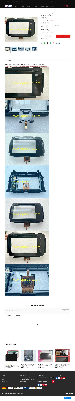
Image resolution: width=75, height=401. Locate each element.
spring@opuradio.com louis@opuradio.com (27, 382)
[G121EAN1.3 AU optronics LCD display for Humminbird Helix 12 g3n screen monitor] (45, 355)
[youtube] (46, 385)
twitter (47, 43)
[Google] (31, 388)
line (44, 43)
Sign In (53, 1)
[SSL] (36, 388)
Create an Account (4, 381)
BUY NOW (63, 36)
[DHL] (4, 388)
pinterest (53, 43)
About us (3, 377)
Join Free (59, 1)
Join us (3, 375)
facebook (41, 43)
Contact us (3, 379)
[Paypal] (25, 388)
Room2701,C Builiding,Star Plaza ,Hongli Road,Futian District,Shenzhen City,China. (27, 378)
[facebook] (39, 385)
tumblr (56, 43)
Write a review (66, 310)
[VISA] (40, 388)
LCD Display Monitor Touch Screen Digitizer (13, 9)
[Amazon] (16, 388)
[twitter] (41, 385)
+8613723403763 (22, 381)
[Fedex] (11, 388)
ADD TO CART (48, 36)
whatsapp (50, 43)
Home (5, 9)
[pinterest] (43, 385)
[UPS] (8, 388)
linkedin (59, 43)
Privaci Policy (3, 382)
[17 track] (20, 388)
